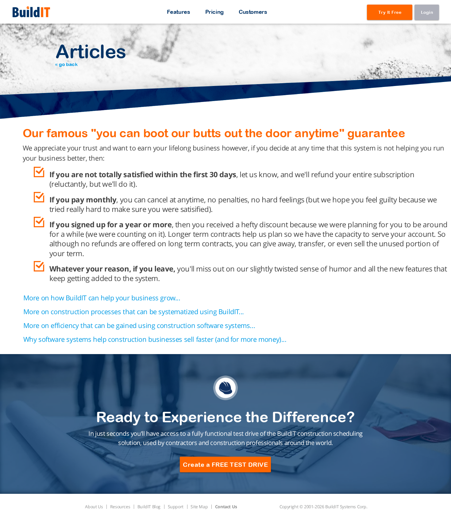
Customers (253, 12)
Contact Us (226, 506)
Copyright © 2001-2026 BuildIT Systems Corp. (323, 506)
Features (178, 12)
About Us (94, 506)
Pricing (214, 12)
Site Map (199, 506)
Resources (120, 506)
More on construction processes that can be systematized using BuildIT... (133, 311)
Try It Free (390, 12)
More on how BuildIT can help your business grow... (101, 297)
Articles (90, 53)
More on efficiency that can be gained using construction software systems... (139, 325)
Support (175, 506)
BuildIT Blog (148, 506)
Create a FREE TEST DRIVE (225, 464)
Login (427, 12)
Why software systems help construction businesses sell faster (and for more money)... (155, 339)
